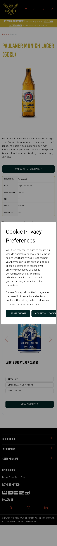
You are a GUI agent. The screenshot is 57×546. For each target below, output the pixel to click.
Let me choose (18, 313)
